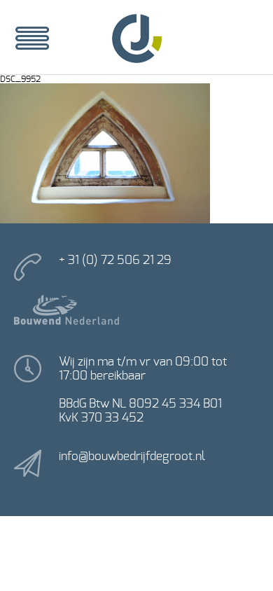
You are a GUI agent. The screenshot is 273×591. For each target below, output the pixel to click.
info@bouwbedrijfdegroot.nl (132, 456)
